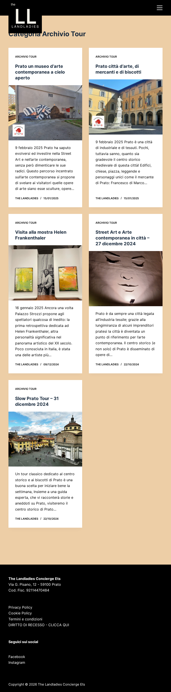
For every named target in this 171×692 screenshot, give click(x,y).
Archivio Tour (26, 56)
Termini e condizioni (25, 619)
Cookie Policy (20, 613)
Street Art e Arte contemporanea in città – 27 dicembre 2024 (122, 237)
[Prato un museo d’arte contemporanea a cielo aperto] (45, 112)
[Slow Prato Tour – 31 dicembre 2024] (45, 439)
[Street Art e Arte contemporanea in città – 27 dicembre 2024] (126, 278)
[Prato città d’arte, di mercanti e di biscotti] (126, 107)
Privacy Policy (20, 607)
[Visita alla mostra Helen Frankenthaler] (45, 272)
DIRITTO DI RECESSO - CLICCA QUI (38, 625)
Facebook (16, 656)
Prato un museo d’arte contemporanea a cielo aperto (40, 72)
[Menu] (160, 8)
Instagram (16, 662)
